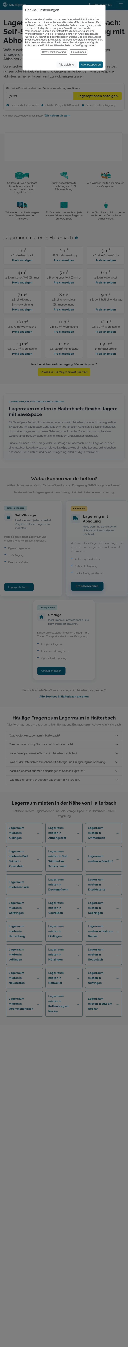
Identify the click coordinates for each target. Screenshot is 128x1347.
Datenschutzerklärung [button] (54, 52)
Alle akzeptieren (91, 64)
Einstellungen (78, 52)
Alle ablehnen (67, 64)
